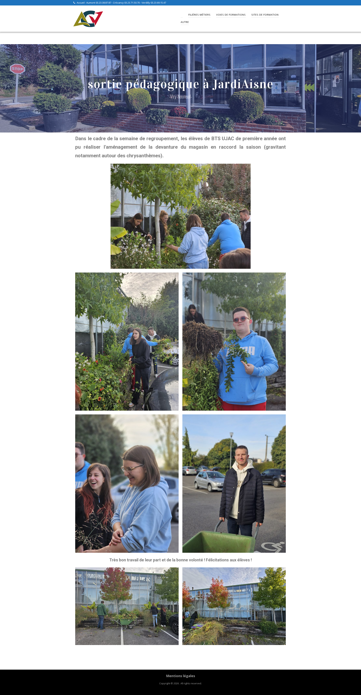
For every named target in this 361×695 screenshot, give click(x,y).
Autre (185, 22)
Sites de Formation (265, 14)
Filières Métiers (199, 14)
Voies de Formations (231, 14)
